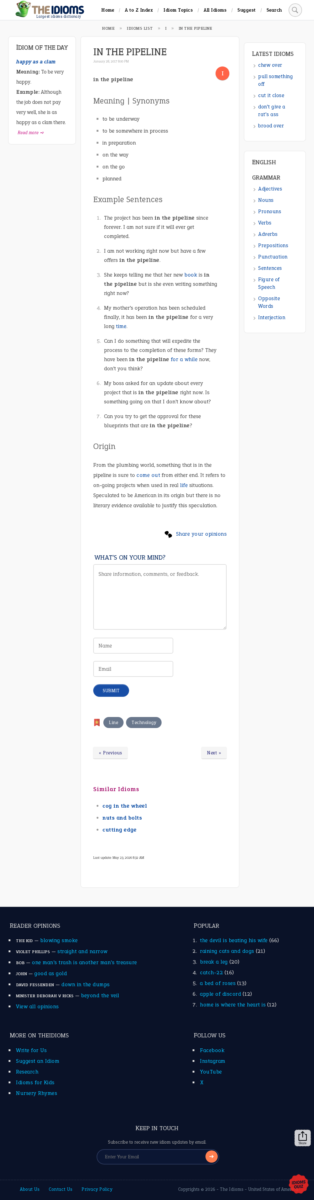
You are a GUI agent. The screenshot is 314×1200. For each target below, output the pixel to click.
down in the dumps (85, 984)
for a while (184, 359)
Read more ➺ (31, 133)
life (184, 485)
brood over (271, 125)
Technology (144, 722)
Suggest (246, 10)
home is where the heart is (233, 1004)
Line (113, 722)
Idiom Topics (178, 10)
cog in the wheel (124, 805)
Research (27, 1071)
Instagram (212, 1061)
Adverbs (268, 234)
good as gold (50, 973)
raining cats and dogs (227, 951)
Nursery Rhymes (36, 1093)
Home (107, 10)
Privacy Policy (97, 1189)
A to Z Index (139, 10)
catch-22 (211, 972)
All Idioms (215, 10)
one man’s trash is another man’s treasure (84, 962)
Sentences (270, 268)
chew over (270, 65)
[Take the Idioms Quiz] (298, 1184)
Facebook (212, 1050)
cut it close (271, 95)
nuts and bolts (122, 817)
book (190, 274)
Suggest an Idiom (37, 1061)
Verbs (265, 222)
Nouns (266, 200)
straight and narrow (82, 951)
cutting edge (119, 829)
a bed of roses (218, 983)
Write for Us (31, 1050)
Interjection (271, 317)
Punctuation (273, 256)
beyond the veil (100, 995)
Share (303, 1143)
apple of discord (220, 994)
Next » (214, 753)
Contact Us (60, 1189)
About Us (30, 1189)
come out (148, 475)
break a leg (214, 961)
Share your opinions (201, 534)
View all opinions (37, 1006)
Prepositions (273, 245)
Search (274, 10)
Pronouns (269, 211)
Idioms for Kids (35, 1082)
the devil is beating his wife (234, 940)
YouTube (211, 1071)
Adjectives (270, 188)
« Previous (110, 753)
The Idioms (231, 1189)
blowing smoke (59, 940)
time (121, 326)
